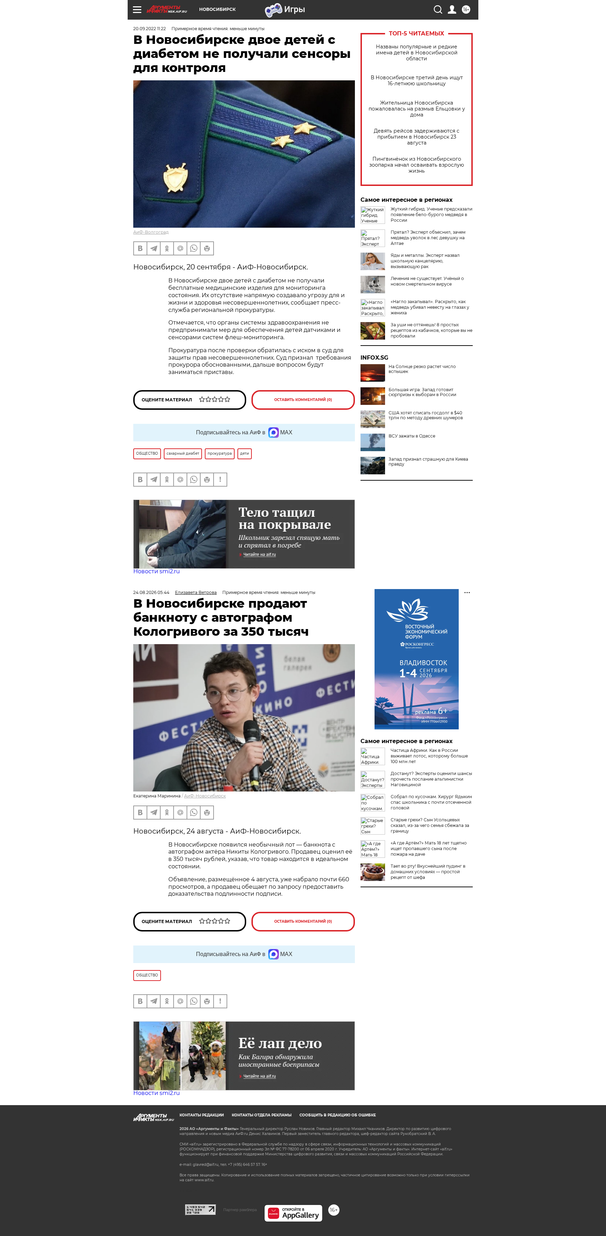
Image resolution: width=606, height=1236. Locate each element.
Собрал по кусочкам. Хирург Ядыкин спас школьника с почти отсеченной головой (431, 802)
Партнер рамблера (240, 1210)
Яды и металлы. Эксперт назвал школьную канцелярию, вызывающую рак (425, 261)
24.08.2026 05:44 (151, 592)
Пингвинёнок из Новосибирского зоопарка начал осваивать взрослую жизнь (416, 165)
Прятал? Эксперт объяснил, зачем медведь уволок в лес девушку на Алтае (428, 237)
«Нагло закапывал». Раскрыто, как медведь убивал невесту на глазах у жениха (430, 307)
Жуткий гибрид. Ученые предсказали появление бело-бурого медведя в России (431, 214)
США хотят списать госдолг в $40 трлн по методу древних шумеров (426, 415)
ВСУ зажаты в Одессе (412, 436)
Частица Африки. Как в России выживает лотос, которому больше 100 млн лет (429, 756)
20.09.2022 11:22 (149, 28)
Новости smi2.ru (156, 571)
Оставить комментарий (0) (303, 399)
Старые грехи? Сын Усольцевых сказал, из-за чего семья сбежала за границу (430, 825)
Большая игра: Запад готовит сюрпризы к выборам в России (422, 392)
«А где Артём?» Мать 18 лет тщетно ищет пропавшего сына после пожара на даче (429, 848)
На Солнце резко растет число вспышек (422, 369)
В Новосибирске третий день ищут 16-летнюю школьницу (417, 81)
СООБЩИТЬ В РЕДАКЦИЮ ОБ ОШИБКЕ (337, 1115)
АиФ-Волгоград (151, 232)
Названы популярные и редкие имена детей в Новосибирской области (417, 53)
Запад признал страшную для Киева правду (428, 462)
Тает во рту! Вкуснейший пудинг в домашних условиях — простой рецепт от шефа (428, 871)
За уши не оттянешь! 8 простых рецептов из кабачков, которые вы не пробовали (431, 330)
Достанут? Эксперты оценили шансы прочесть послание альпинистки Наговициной (431, 779)
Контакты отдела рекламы (261, 1115)
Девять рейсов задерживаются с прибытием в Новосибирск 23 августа (416, 137)
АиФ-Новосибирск (205, 796)
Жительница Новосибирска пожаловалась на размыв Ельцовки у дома (417, 109)
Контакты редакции (202, 1115)
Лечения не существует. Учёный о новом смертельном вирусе (427, 281)
